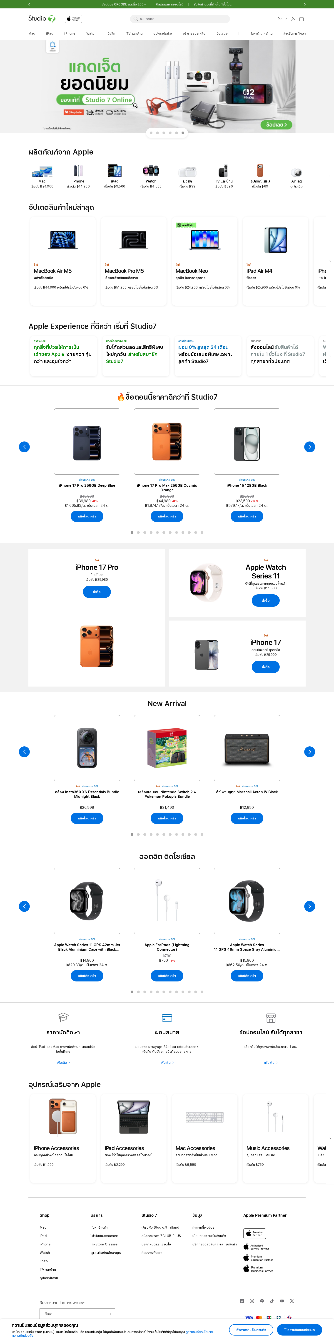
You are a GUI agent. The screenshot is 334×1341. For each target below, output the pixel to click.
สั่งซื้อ (97, 592)
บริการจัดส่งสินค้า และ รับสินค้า (214, 1244)
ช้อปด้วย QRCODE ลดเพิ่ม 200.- (124, 4)
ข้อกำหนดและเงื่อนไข (156, 1244)
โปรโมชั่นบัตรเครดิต (104, 1236)
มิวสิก (44, 1261)
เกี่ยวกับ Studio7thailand (160, 1227)
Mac (43, 1227)
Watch (45, 1253)
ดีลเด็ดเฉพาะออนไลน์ (169, 4)
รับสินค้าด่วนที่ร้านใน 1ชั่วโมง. (213, 4)
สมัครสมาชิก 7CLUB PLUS (161, 1236)
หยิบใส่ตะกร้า (87, 516)
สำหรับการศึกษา (294, 33)
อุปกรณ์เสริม (49, 1278)
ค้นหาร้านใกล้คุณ (261, 33)
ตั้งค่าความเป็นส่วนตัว (251, 1330)
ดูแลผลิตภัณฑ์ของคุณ (106, 1253)
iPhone (45, 1244)
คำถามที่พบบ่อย (203, 1227)
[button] (29, 4)
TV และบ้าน (48, 1269)
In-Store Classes (104, 1244)
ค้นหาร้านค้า (99, 1227)
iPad (43, 1236)
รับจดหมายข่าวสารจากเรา (62, 1302)
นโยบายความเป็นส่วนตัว (209, 1236)
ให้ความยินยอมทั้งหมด (299, 1330)
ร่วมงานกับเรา (152, 1253)
